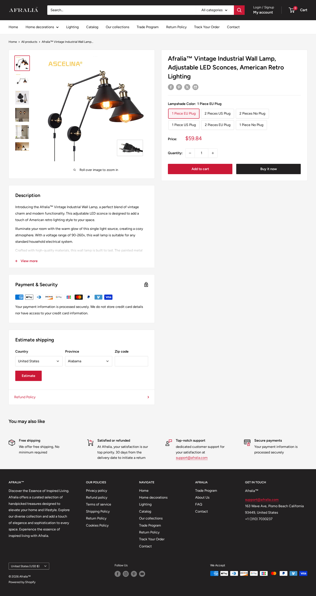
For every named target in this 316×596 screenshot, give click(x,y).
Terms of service (98, 504)
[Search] (239, 10)
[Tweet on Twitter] (187, 87)
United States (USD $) (25, 566)
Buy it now (268, 169)
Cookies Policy (97, 525)
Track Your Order (206, 27)
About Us (202, 497)
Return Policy (176, 27)
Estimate (28, 376)
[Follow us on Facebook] (118, 574)
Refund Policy (24, 397)
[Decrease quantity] (190, 153)
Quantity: (175, 153)
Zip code (122, 351)
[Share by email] (195, 87)
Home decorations (40, 27)
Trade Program (148, 27)
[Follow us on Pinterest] (134, 574)
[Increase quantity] (212, 153)
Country (21, 351)
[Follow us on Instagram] (126, 574)
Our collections (117, 27)
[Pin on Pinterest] (179, 87)
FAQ (198, 504)
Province (72, 351)
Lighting (72, 27)
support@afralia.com (192, 458)
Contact (233, 27)
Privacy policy (96, 490)
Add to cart (200, 169)
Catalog (92, 27)
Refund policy (96, 497)
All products (29, 42)
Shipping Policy (98, 511)
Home (13, 27)
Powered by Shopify (22, 582)
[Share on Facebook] (171, 87)
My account (263, 12)
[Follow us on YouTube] (142, 574)
